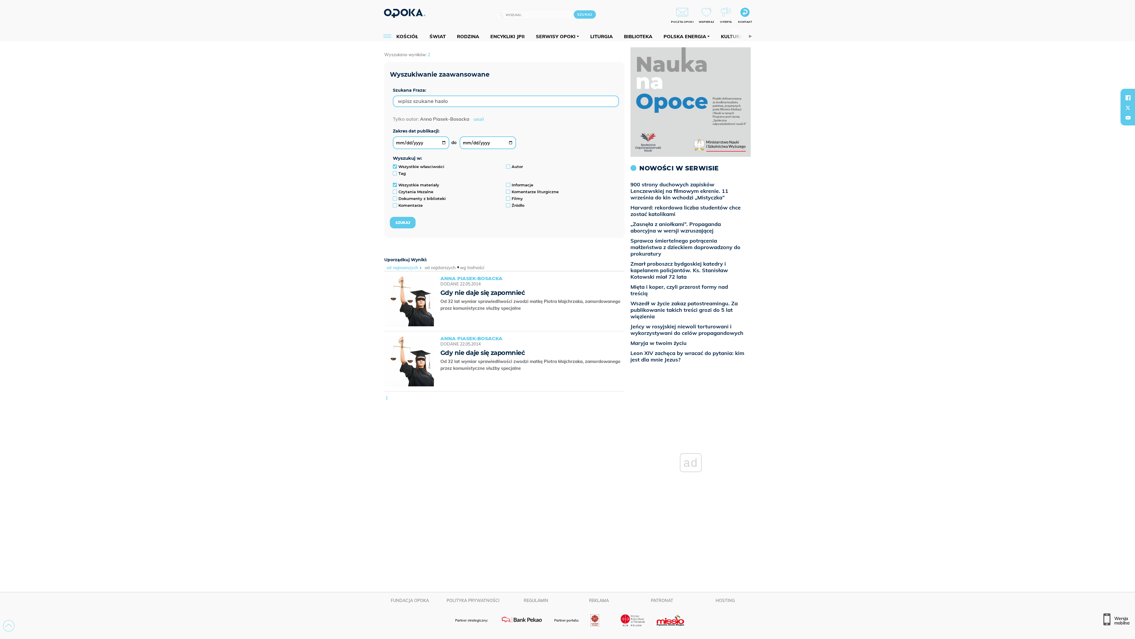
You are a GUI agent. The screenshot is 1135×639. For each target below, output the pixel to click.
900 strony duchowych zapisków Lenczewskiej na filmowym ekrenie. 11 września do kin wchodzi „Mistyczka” (679, 191)
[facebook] (1128, 97)
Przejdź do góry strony (8, 626)
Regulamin (536, 600)
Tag (402, 173)
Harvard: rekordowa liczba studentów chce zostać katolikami (685, 210)
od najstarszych (440, 267)
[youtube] (1128, 117)
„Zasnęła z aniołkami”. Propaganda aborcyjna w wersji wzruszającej (675, 227)
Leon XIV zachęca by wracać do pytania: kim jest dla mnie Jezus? (687, 356)
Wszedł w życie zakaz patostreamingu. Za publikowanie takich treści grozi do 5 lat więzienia (684, 310)
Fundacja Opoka (410, 600)
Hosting (725, 600)
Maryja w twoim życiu (658, 343)
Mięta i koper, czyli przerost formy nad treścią (679, 290)
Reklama (599, 600)
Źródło (518, 205)
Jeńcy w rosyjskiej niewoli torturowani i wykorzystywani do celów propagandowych (686, 329)
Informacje (522, 185)
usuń (479, 119)
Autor (517, 166)
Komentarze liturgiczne (535, 191)
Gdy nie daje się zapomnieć (482, 292)
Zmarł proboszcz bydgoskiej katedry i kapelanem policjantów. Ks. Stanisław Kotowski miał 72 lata (679, 270)
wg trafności (472, 267)
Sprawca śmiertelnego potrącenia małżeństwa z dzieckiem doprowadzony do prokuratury (685, 247)
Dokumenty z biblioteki (422, 198)
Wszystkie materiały (418, 185)
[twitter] (1128, 107)
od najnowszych (402, 267)
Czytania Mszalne (415, 191)
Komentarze (410, 205)
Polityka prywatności (473, 600)
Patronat (662, 600)
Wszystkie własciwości (421, 166)
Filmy (517, 198)
